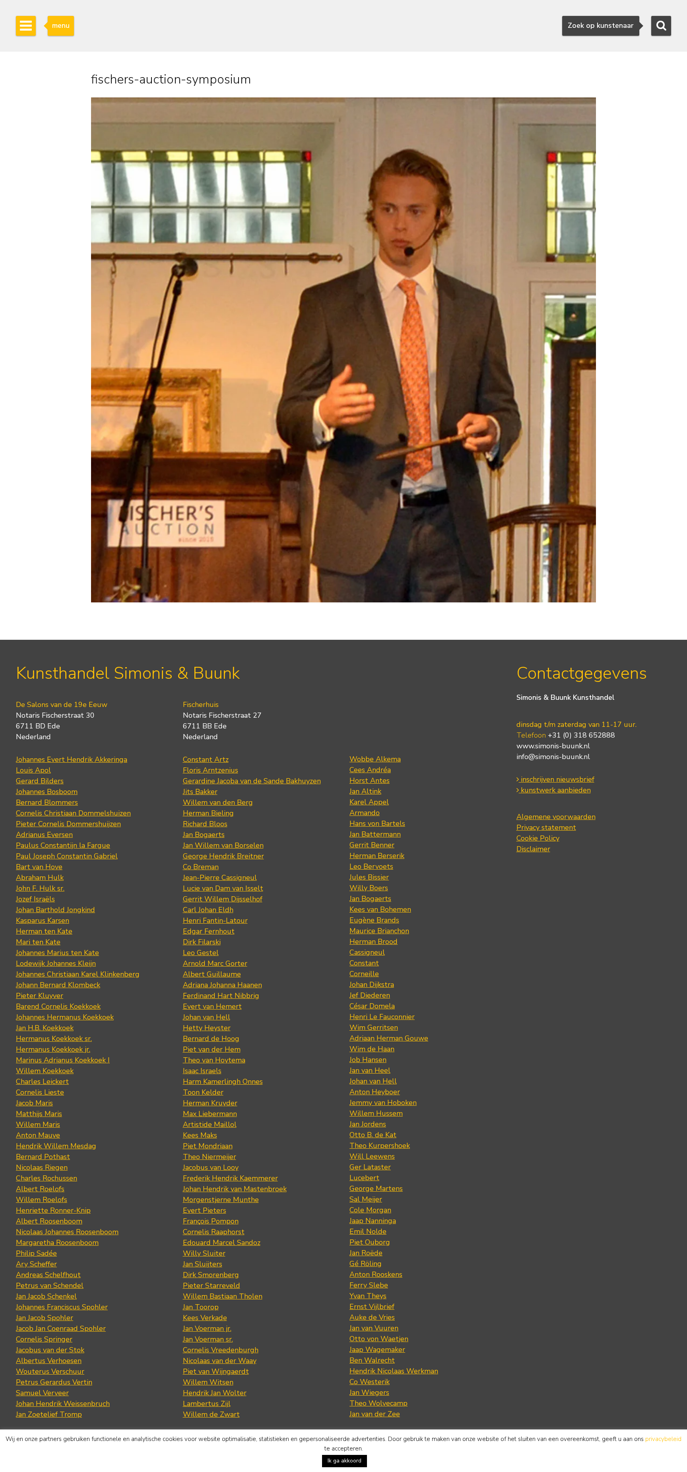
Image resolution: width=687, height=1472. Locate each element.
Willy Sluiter (204, 1253)
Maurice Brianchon (379, 931)
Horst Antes (369, 780)
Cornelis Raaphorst (214, 1232)
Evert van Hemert (212, 1006)
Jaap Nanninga (372, 1220)
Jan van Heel (369, 1070)
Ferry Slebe (368, 1285)
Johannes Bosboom (47, 791)
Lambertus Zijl (207, 1403)
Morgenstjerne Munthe (221, 1199)
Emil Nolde (367, 1231)
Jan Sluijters (202, 1264)
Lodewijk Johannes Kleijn (56, 963)
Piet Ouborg (369, 1242)
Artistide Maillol (210, 1124)
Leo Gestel (201, 952)
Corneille (364, 974)
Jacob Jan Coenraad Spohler (61, 1328)
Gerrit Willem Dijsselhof (222, 899)
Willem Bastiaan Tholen (222, 1296)
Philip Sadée (36, 1253)
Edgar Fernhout (209, 931)
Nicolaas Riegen (42, 1167)
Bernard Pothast (43, 1156)
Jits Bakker (200, 791)
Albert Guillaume (212, 974)
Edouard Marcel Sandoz (221, 1242)
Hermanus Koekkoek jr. (53, 1049)
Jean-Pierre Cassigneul (220, 877)
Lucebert (364, 1178)
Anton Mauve (38, 1135)
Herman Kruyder (210, 1103)
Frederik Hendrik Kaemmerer (230, 1178)
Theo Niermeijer (209, 1156)
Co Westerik (369, 1382)
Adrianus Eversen (44, 834)
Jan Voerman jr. (207, 1328)
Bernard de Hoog (211, 1038)
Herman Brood (373, 941)
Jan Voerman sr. (208, 1339)
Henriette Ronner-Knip (53, 1210)
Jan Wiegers (369, 1392)
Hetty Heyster (207, 1028)
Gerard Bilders (40, 781)
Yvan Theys (367, 1296)
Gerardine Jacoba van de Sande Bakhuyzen (252, 781)
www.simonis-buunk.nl (553, 746)
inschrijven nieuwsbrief (556, 779)
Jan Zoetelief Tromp (49, 1414)
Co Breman (201, 867)
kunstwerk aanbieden (555, 790)
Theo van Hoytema (214, 1060)
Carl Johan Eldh (208, 910)
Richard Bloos (205, 824)
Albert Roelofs (40, 1189)
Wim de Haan (371, 1049)
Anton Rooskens (375, 1274)
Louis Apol (33, 770)
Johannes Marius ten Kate (57, 952)
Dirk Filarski (202, 942)
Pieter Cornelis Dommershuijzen (68, 824)
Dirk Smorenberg (211, 1275)
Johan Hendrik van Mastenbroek (235, 1189)
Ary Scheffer (36, 1264)
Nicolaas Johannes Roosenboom (67, 1232)
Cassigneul (367, 952)
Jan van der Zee (374, 1414)
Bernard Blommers (47, 802)
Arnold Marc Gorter (215, 963)
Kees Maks (200, 1135)
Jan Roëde (365, 1253)
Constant (364, 963)
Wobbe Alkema (375, 759)
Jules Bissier (369, 877)
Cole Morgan (370, 1210)
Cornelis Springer (44, 1339)
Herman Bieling (208, 813)
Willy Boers (368, 888)
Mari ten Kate (38, 942)
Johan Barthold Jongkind (55, 910)
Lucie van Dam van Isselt (223, 888)
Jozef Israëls (35, 899)
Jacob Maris (34, 1103)
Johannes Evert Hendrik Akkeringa (71, 759)
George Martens (376, 1188)
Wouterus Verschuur (50, 1371)
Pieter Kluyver (39, 995)
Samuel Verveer (42, 1393)
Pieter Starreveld (211, 1285)
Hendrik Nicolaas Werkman (393, 1371)
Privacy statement (546, 827)
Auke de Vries (372, 1317)
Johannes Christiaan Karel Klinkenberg (78, 974)
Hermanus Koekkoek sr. (54, 1038)
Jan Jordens (367, 1124)
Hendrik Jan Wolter (214, 1393)
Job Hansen (367, 1059)
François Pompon (211, 1221)
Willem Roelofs (41, 1199)
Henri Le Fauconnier (382, 1016)
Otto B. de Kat (372, 1135)
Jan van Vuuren (373, 1328)
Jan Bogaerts (204, 834)
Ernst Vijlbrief (371, 1306)
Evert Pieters (204, 1210)
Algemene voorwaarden (556, 816)
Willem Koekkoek (45, 1071)
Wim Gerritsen (373, 1027)
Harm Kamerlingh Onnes (223, 1081)
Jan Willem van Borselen (223, 845)
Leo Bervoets (371, 866)
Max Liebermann (210, 1114)
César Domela (372, 1006)
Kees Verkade (205, 1317)
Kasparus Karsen (42, 920)
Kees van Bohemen (380, 909)
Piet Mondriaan (208, 1146)
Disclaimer (533, 849)
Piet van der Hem (212, 1049)
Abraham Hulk (40, 877)
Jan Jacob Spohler (44, 1317)
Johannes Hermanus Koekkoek (65, 1017)
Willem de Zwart (211, 1414)
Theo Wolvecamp (378, 1403)
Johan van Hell (206, 1017)
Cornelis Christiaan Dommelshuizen (73, 813)
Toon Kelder (203, 1092)
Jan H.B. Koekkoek (45, 1028)
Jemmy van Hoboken (383, 1102)
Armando (364, 813)
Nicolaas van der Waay (219, 1360)
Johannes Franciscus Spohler (62, 1307)
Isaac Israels (202, 1071)
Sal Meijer (365, 1199)
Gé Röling (365, 1263)
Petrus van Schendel (49, 1285)
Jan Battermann (375, 834)
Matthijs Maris (39, 1114)
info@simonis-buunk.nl (553, 756)
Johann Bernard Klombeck (58, 985)
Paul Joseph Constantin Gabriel (67, 856)
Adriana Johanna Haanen (222, 985)
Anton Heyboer (374, 1092)
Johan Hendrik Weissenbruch (63, 1403)
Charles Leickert (42, 1081)
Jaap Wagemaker (377, 1349)
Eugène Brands (374, 920)
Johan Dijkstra (371, 984)
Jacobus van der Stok (50, 1350)
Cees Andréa (370, 770)
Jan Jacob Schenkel (46, 1296)
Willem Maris (38, 1124)
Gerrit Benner (371, 845)
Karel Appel (369, 802)
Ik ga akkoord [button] (344, 1460)
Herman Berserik (376, 855)
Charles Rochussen (46, 1178)
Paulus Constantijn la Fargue (63, 845)
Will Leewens (372, 1156)
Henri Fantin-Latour (215, 920)
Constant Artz (206, 759)
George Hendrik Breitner (223, 856)
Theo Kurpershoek (379, 1145)
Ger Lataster (370, 1167)
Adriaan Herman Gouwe (388, 1038)
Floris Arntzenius (210, 770)
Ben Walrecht (372, 1360)
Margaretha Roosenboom (57, 1242)
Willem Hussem (376, 1113)
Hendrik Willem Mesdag (56, 1146)
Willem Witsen (208, 1382)
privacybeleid (663, 1439)
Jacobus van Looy (211, 1167)
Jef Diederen (369, 995)
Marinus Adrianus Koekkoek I (63, 1060)
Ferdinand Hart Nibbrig (221, 995)
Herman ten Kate (44, 931)
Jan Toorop (201, 1307)
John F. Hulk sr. (40, 888)
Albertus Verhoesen (49, 1360)
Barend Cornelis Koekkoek (58, 1006)
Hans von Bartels (377, 823)
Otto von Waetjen (378, 1339)
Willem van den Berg (218, 802)
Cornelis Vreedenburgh (220, 1350)
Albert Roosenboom (49, 1221)
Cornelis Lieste (40, 1092)
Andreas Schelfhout (48, 1275)
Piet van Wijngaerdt (216, 1371)
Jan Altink (365, 791)
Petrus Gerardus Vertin (54, 1382)
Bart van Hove (39, 867)
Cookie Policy (537, 838)
